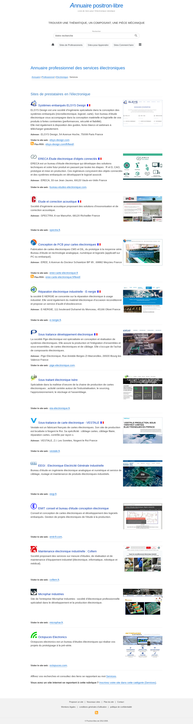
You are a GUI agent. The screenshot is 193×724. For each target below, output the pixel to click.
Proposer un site (76, 702)
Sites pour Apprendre (98, 45)
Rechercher (96, 31)
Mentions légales (68, 707)
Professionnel (48, 77)
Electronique (62, 77)
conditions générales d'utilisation (93, 707)
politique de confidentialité (121, 707)
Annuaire (36, 77)
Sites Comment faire (124, 45)
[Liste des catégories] (139, 45)
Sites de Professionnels (70, 45)
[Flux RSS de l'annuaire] (96, 713)
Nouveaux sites (93, 702)
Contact (120, 702)
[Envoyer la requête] (136, 35)
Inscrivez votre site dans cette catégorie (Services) (127, 682)
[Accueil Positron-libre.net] (54, 45)
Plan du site (109, 702)
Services (111, 676)
